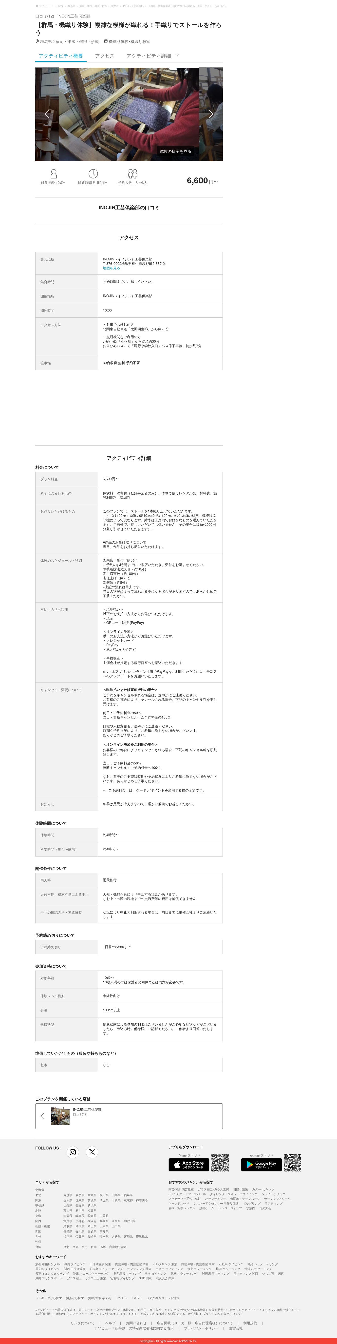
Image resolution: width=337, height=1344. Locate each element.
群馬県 (79, 1200)
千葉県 (116, 1200)
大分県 (116, 1236)
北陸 (38, 1210)
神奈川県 (142, 1200)
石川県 (79, 1210)
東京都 (128, 1200)
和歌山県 (130, 1221)
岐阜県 (79, 1215)
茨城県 (92, 1200)
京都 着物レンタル (47, 1264)
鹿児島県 (142, 1236)
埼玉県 (104, 1200)
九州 (38, 1236)
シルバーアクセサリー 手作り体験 (216, 1203)
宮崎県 (128, 1236)
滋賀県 (67, 1221)
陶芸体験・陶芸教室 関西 (132, 1264)
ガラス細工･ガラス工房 (213, 1189)
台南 (94, 1247)
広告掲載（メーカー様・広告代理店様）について (195, 1322)
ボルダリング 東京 (165, 1264)
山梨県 (67, 1205)
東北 (38, 1195)
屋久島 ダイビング (47, 1268)
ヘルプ (110, 1322)
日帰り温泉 (240, 1189)
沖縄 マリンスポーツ (49, 1278)
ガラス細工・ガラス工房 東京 (86, 1278)
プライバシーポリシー (201, 1327)
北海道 (39, 1190)
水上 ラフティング (199, 1268)
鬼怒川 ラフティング (184, 1273)
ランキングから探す (48, 1298)
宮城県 (92, 1195)
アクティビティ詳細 (149, 55)
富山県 (67, 1210)
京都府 (79, 1221)
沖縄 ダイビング (74, 1264)
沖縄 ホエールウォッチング (91, 1273)
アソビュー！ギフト (129, 1298)
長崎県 (92, 1236)
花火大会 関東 (165, 1278)
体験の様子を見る (175, 151)
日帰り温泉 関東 (100, 1264)
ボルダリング (252, 1203)
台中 (85, 1247)
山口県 (116, 1226)
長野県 (79, 1205)
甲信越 (39, 1205)
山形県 (116, 1195)
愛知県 (92, 1215)
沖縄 (38, 1241)
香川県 (79, 1231)
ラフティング (273, 1203)
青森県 (67, 1195)
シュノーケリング (273, 1194)
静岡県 (67, 1215)
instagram (73, 1152)
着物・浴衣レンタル (181, 1208)
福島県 (128, 1195)
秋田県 (104, 1195)
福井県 (92, 1210)
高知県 (104, 1231)
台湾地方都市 (118, 1247)
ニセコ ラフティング (169, 1268)
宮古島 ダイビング (122, 1278)
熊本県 (104, 1236)
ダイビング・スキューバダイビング (233, 1194)
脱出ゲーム (206, 1208)
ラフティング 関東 (139, 1268)
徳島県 (67, 1231)
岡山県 (92, 1226)
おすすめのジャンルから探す (190, 1181)
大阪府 (92, 1221)
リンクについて (83, 1322)
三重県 (104, 1215)
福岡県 (67, 1236)
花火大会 (265, 1208)
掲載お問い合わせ (100, 1298)
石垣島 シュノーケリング (106, 1268)
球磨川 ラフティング (215, 1273)
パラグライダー (215, 1198)
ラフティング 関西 (246, 1273)
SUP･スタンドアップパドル (187, 1194)
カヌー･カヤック (263, 1189)
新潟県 (92, 1205)
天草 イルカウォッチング (52, 1273)
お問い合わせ (136, 1322)
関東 (38, 1200)
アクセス (105, 55)
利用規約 (250, 1322)
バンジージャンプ (230, 1208)
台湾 (38, 1247)
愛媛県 (92, 1231)
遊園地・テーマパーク (245, 1198)
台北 (66, 1247)
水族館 (250, 1208)
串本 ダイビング (155, 1273)
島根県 (79, 1226)
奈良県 (116, 1221)
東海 (38, 1215)
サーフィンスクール (277, 1198)
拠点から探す (75, 1298)
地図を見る (111, 268)
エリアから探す (47, 1181)
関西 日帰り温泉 (74, 1268)
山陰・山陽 (42, 1226)
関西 (38, 1221)
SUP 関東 (145, 1278)
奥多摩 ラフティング (127, 1273)
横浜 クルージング (228, 1268)
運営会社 (236, 1327)
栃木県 (67, 1200)
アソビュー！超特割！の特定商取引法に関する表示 (134, 1327)
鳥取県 (67, 1226)
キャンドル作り (178, 1203)
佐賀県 (79, 1236)
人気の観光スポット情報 (163, 1298)
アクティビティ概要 (61, 55)
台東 (75, 1247)
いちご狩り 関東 (273, 1273)
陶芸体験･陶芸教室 (181, 1189)
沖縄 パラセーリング (258, 1268)
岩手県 (79, 1195)
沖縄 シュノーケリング (262, 1264)
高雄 (103, 1247)
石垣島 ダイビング (231, 1264)
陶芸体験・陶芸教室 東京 (198, 1264)
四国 (38, 1231)
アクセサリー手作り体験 (184, 1198)
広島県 (104, 1226)
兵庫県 (104, 1221)
